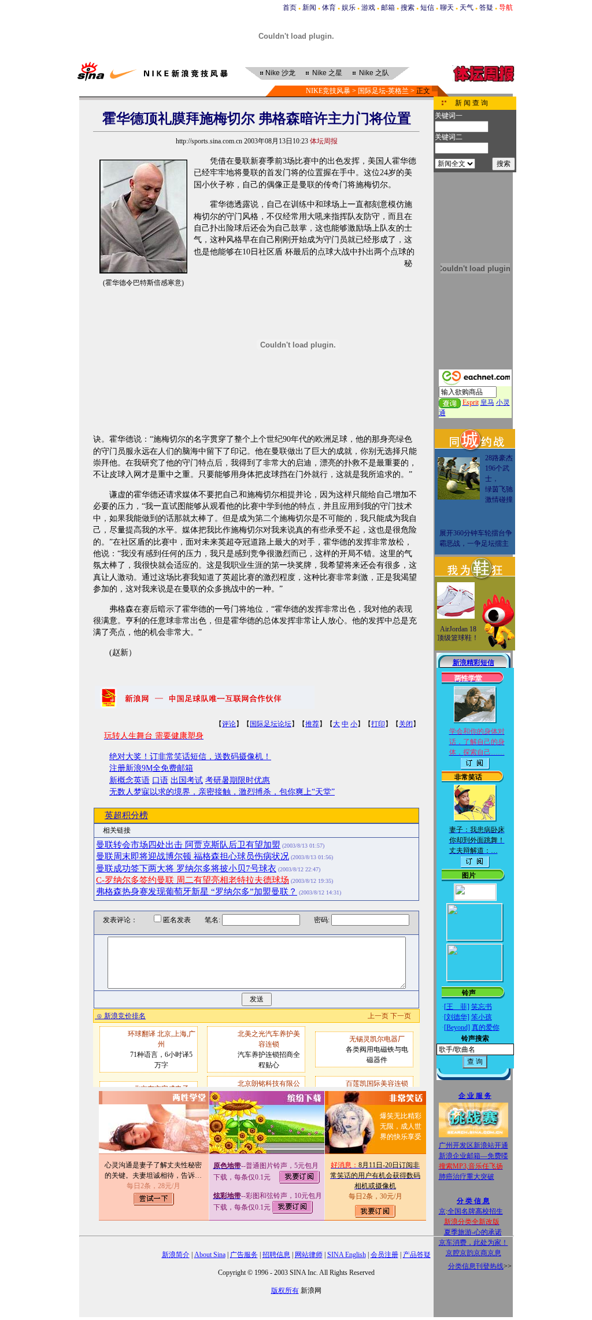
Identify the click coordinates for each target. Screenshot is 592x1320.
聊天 (447, 7)
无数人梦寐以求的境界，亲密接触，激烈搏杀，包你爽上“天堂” (222, 791)
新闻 (309, 7)
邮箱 (388, 7)
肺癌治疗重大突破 (466, 1177)
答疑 (486, 7)
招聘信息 (276, 1255)
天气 (466, 7)
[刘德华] (456, 1017)
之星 (327, 73)
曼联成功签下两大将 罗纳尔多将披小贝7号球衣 (186, 868)
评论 (229, 724)
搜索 (408, 7)
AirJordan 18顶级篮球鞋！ (458, 633)
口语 (160, 780)
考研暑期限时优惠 (237, 780)
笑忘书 (481, 1007)
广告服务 (244, 1255)
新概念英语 (129, 780)
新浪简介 (176, 1255)
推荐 (312, 724)
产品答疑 (417, 1255)
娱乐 (349, 7)
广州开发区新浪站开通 (473, 1145)
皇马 (487, 402)
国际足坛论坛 (270, 724)
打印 (378, 724)
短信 (427, 7)
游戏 (368, 7)
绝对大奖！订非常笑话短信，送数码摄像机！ (190, 756)
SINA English (346, 1255)
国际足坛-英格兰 (383, 91)
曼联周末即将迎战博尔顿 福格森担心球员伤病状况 (192, 856)
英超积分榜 (126, 815)
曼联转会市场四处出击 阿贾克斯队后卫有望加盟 (188, 844)
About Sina (209, 1255)
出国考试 (187, 780)
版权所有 (285, 1290)
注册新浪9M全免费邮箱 (151, 768)
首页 (290, 7)
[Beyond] (457, 1027)
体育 (329, 7)
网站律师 (309, 1255)
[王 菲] (456, 1007)
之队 (374, 73)
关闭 (406, 724)
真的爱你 (486, 1027)
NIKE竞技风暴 (328, 91)
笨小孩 (481, 1017)
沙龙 (280, 73)
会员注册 (384, 1255)
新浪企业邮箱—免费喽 (473, 1156)
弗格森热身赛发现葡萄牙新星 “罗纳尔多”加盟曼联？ (196, 891)
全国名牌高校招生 (475, 1211)
